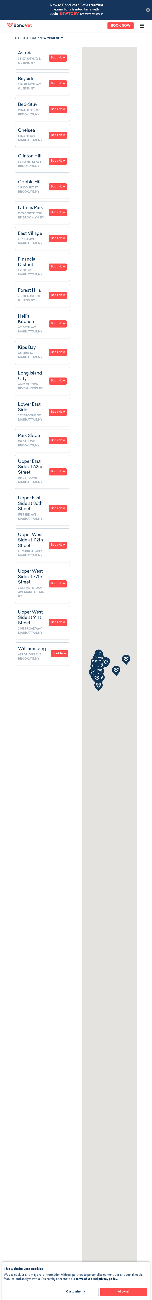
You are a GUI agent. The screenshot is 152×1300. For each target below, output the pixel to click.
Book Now (58, 57)
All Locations (26, 38)
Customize (73, 1292)
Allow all (123, 1292)
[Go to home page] (19, 25)
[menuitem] (42, 58)
